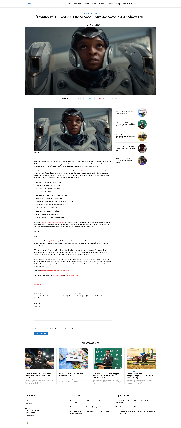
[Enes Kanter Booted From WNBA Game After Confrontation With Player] (39, 358)
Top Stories (29, 371)
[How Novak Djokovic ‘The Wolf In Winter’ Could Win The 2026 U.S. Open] (142, 148)
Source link (37, 285)
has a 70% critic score (84, 171)
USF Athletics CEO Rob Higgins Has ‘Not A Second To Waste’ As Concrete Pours (125, 124)
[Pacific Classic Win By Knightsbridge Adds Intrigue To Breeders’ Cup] (142, 136)
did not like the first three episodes (53, 222)
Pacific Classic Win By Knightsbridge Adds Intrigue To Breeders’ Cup (125, 136)
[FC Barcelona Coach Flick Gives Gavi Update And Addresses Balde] (142, 160)
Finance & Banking (90, 13)
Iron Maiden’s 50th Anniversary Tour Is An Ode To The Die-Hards (52, 297)
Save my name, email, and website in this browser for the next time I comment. (57, 329)
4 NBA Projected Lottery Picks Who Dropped (91, 296)
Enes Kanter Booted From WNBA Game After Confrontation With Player (38, 375)
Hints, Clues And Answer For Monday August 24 (124, 112)
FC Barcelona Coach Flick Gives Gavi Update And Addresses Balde (125, 160)
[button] (136, 4)
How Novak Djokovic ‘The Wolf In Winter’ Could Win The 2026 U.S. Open (126, 148)
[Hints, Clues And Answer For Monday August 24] (142, 112)
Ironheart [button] (37, 152)
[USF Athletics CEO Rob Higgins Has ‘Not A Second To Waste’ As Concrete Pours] (142, 124)
